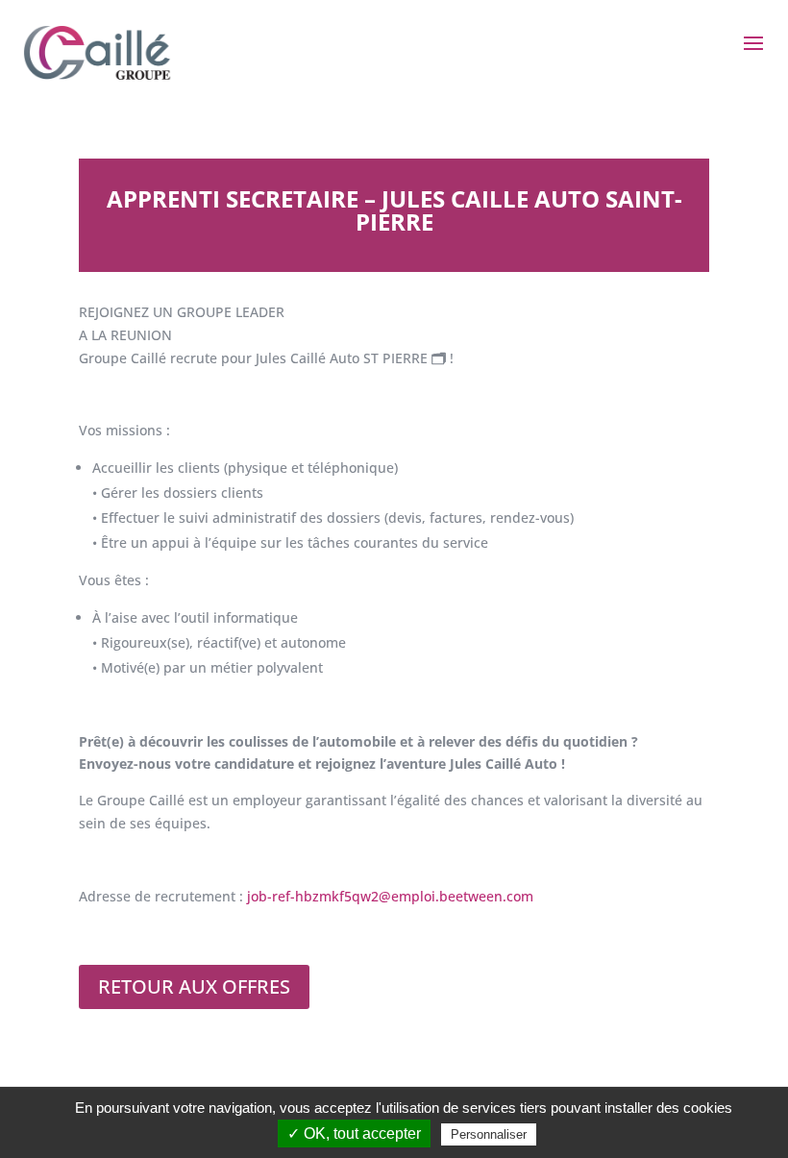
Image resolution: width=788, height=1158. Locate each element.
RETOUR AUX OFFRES (194, 986)
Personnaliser (489, 1134)
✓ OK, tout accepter (354, 1133)
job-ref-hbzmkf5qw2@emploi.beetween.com (390, 896)
